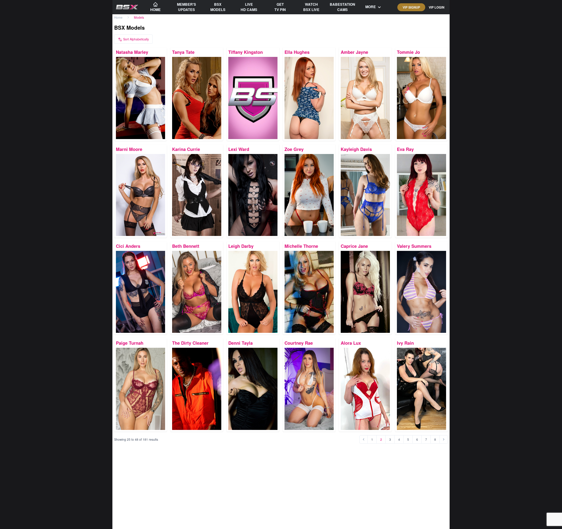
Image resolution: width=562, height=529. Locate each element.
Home (118, 17)
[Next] (444, 439)
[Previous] (363, 439)
